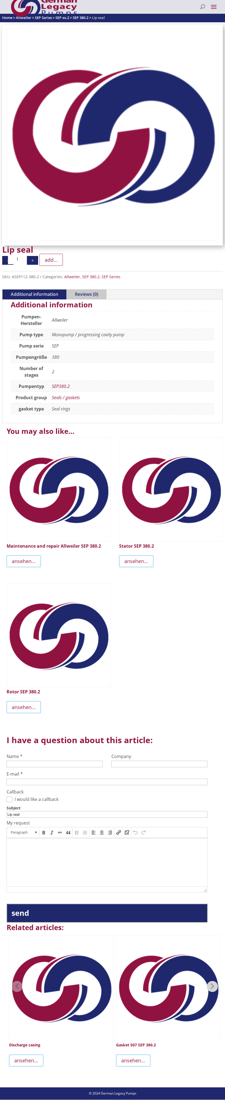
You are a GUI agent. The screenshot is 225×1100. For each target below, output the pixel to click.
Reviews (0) (86, 294)
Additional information (34, 294)
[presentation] (23, 832)
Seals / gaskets (66, 398)
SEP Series (111, 276)
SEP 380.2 (91, 276)
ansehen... (24, 561)
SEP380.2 (61, 386)
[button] (23, 832)
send (20, 913)
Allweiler (72, 276)
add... (51, 260)
